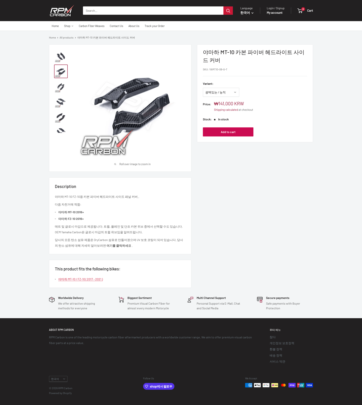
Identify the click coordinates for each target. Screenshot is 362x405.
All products (67, 37)
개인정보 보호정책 (282, 343)
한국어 (55, 378)
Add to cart (228, 132)
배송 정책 (276, 355)
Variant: (208, 83)
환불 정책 (276, 349)
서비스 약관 (277, 361)
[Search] (228, 10)
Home (52, 37)
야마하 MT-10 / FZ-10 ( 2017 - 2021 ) (80, 279)
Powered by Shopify (60, 393)
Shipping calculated (226, 109)
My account (274, 12)
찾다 (273, 337)
